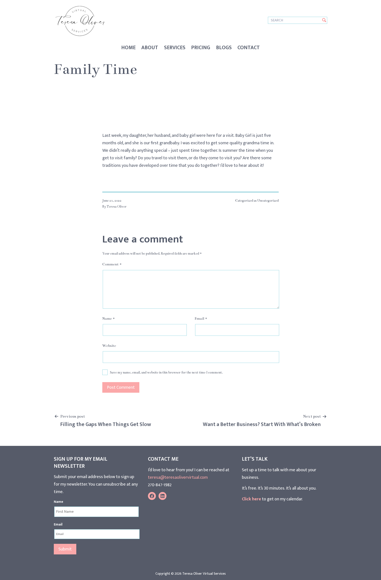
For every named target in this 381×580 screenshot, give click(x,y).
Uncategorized (268, 201)
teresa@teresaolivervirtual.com (178, 477)
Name (108, 318)
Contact (248, 47)
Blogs (224, 47)
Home (128, 47)
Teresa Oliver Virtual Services (204, 574)
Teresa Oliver (117, 206)
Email (201, 318)
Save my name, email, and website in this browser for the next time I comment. (166, 372)
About (149, 47)
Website (109, 345)
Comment (112, 264)
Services (174, 47)
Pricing (200, 47)
